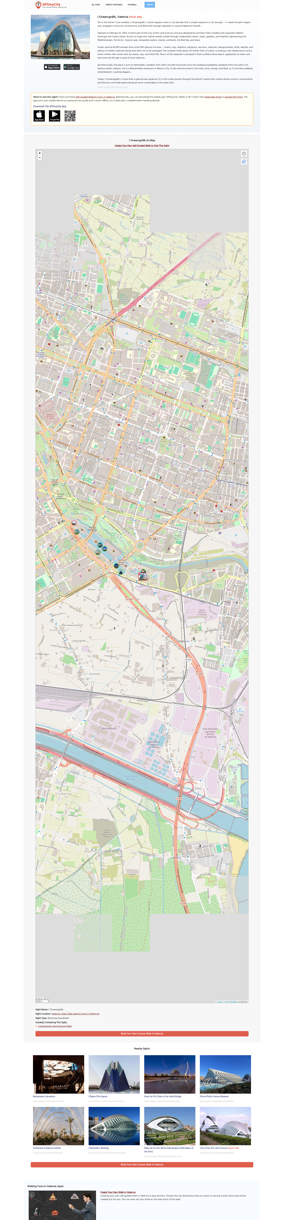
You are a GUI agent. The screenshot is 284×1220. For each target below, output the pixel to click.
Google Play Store (234, 97)
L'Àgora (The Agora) (98, 1096)
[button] (142, 576)
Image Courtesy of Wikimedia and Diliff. (112, 87)
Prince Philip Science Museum (214, 1096)
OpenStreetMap (231, 1002)
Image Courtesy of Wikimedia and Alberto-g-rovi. (163, 1156)
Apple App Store (213, 97)
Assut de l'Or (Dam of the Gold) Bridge (162, 1096)
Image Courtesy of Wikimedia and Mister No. (217, 1101)
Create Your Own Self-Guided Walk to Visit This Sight (142, 146)
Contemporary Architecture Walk (55, 1026)
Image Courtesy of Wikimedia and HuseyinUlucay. (107, 1152)
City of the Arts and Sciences (214, 1148)
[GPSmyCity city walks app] (51, 5)
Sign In (150, 4)
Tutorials (132, 4)
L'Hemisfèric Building (99, 1148)
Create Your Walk (113, 4)
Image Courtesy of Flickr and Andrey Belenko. (217, 1152)
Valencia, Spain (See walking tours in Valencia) (75, 1014)
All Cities (96, 4)
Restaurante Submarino (44, 1096)
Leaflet (219, 1002)
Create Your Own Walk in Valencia (117, 1192)
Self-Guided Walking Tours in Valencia (95, 97)
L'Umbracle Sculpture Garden (47, 1148)
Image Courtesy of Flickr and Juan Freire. (48, 1101)
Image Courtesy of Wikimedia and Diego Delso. (106, 1101)
